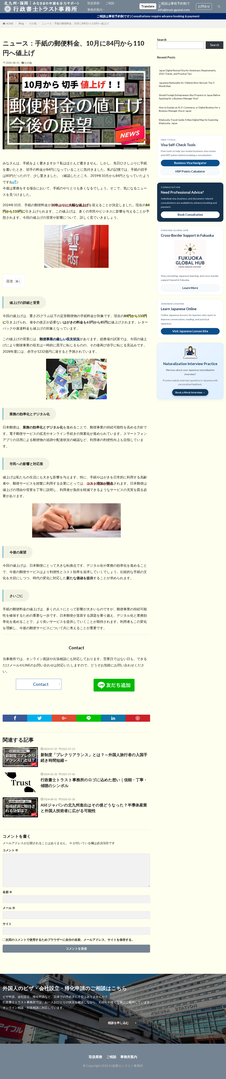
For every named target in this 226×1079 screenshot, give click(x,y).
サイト (7, 923)
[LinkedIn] (113, 718)
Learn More (190, 288)
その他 (33, 23)
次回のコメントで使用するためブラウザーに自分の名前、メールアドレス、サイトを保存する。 (70, 939)
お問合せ (204, 6)
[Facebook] (15, 718)
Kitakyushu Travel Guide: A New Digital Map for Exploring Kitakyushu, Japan (188, 121)
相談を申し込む (118, 1023)
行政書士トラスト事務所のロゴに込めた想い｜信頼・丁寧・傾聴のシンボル (94, 782)
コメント (10, 850)
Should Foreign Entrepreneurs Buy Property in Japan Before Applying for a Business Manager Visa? (189, 97)
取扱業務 (93, 3)
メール (9, 908)
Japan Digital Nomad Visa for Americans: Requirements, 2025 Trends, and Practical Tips (187, 72)
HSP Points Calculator (190, 171)
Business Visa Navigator (190, 163)
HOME (9, 23)
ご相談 (109, 3)
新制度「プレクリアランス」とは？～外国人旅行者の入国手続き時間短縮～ (94, 757)
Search (214, 45)
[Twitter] (39, 718)
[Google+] (64, 718)
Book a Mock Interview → (190, 392)
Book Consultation (190, 214)
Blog (21, 23)
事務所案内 (94, 9)
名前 (7, 892)
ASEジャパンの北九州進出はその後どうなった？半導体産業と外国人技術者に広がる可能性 (94, 808)
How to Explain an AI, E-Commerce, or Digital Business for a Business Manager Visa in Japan (189, 109)
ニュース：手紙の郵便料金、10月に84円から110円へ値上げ (75, 23)
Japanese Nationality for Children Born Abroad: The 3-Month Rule (187, 84)
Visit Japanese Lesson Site (190, 331)
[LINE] (88, 718)
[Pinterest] (138, 718)
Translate (147, 6)
